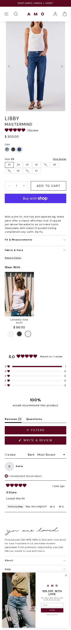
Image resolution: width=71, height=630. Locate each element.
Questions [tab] (34, 420)
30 (18, 170)
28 (54, 164)
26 (36, 164)
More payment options (36, 208)
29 (9, 170)
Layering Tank (19, 320)
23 (9, 164)
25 (27, 164)
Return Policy (13, 257)
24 (18, 164)
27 (45, 164)
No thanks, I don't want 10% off (52, 614)
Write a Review (44, 441)
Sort (31, 454)
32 (36, 170)
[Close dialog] (66, 575)
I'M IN (52, 610)
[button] (6, 14)
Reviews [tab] (13, 420)
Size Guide (59, 159)
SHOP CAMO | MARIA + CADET (35, 3)
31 (27, 170)
